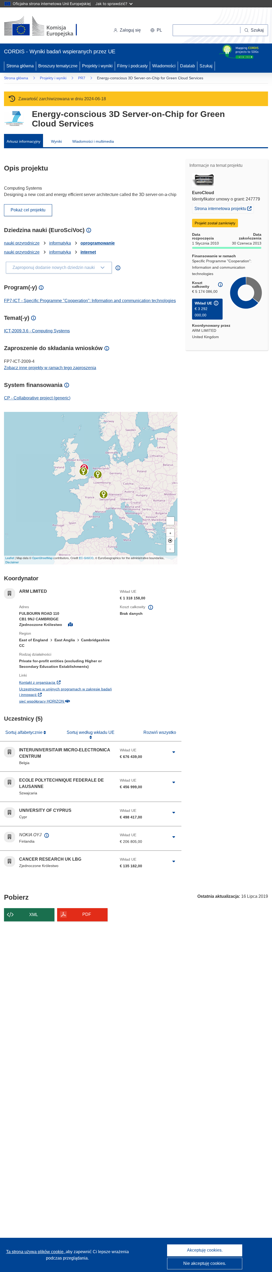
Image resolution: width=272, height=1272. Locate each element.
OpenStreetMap (42, 558)
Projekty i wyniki (97, 66)
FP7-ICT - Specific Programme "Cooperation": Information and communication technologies (90, 300)
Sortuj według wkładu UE (90, 732)
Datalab (187, 66)
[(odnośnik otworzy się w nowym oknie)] (47, 26)
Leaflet (9, 558)
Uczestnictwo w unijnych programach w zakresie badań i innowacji (65, 692)
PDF (86, 914)
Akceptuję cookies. (205, 1250)
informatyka (60, 243)
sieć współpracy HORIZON (65, 701)
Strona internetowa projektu (224, 208)
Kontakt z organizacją (65, 682)
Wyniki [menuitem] (56, 141)
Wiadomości (164, 66)
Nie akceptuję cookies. (204, 1263)
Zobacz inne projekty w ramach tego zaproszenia (50, 367)
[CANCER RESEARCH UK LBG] (83, 471)
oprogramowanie (97, 243)
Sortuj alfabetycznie (24, 732)
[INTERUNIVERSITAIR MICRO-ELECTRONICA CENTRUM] (98, 474)
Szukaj (205, 66)
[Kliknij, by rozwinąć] (173, 752)
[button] (156, 30)
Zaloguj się (130, 30)
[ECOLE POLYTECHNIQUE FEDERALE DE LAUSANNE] (103, 494)
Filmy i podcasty (132, 66)
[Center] (170, 540)
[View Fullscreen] (170, 521)
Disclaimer (12, 562)
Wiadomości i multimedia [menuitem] (93, 141)
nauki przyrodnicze (22, 243)
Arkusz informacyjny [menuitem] (23, 141)
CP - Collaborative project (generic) (37, 398)
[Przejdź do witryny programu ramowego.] (14, 118)
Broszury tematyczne (58, 66)
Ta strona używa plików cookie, (36, 1251)
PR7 (81, 78)
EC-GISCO (86, 558)
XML (33, 914)
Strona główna (20, 66)
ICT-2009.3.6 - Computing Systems (37, 331)
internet (88, 252)
